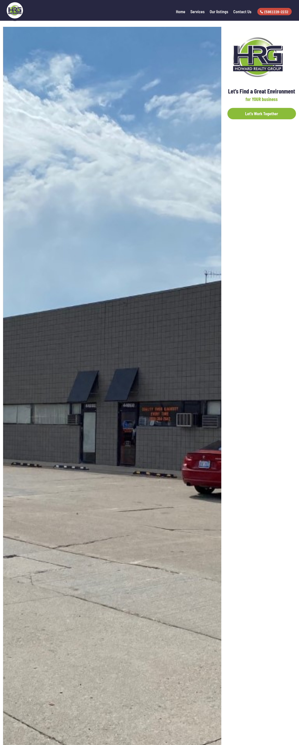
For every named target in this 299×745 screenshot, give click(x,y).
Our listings (219, 12)
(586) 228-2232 (276, 11)
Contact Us (242, 12)
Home (180, 12)
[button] (217, 30)
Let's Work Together (261, 113)
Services (197, 12)
